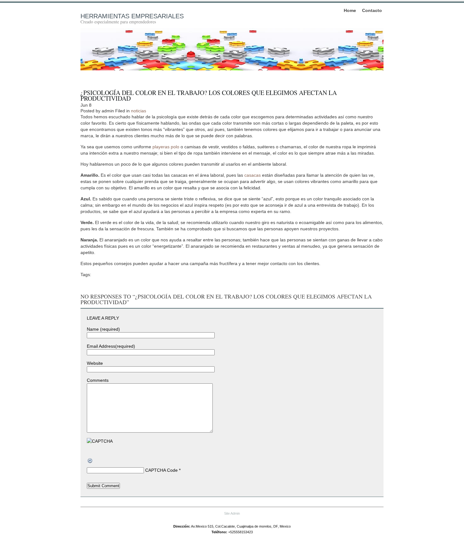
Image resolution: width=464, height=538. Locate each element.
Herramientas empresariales (132, 16)
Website (95, 363)
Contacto (372, 10)
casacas (252, 175)
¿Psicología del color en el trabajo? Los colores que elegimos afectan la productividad (208, 95)
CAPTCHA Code (161, 470)
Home (350, 10)
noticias (138, 110)
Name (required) (103, 329)
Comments (98, 380)
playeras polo (165, 146)
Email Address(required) (111, 346)
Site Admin (232, 513)
